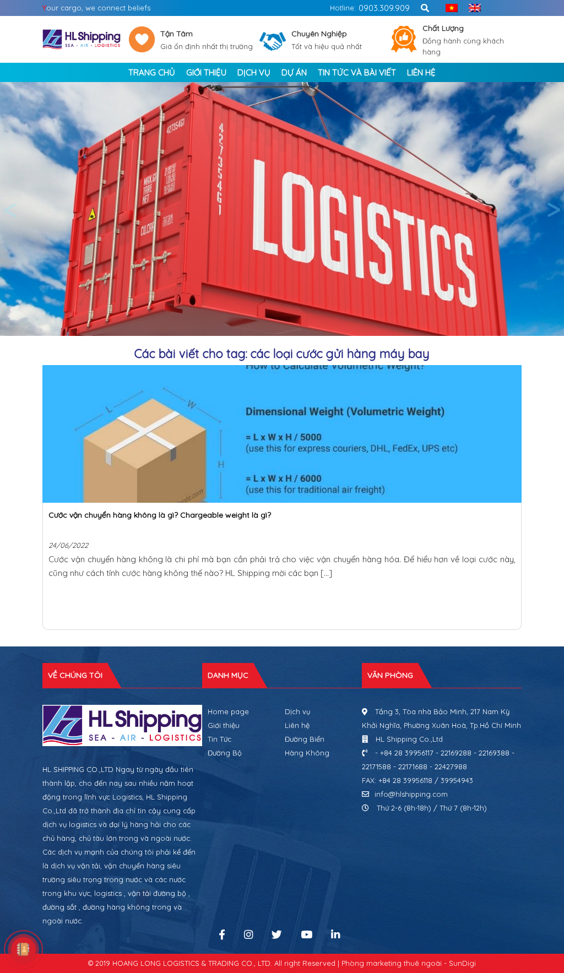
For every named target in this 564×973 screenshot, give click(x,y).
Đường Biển (304, 739)
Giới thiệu (224, 725)
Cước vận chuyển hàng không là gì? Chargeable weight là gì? (159, 515)
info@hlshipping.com (411, 794)
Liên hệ (297, 725)
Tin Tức (219, 739)
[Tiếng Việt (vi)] (449, 8)
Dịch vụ (297, 711)
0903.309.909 (384, 8)
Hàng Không (307, 752)
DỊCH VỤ (253, 72)
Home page (228, 711)
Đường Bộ (225, 752)
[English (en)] (472, 8)
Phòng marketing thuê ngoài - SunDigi (408, 963)
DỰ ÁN (294, 72)
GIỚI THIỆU (206, 72)
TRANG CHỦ (151, 72)
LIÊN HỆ (421, 72)
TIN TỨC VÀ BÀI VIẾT (357, 72)
